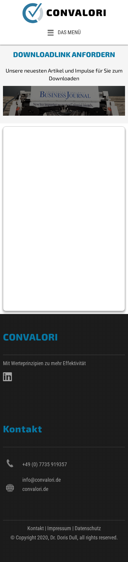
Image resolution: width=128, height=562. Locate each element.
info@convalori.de (41, 480)
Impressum (59, 528)
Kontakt (35, 528)
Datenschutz (88, 528)
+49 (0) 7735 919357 (44, 464)
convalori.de (35, 489)
